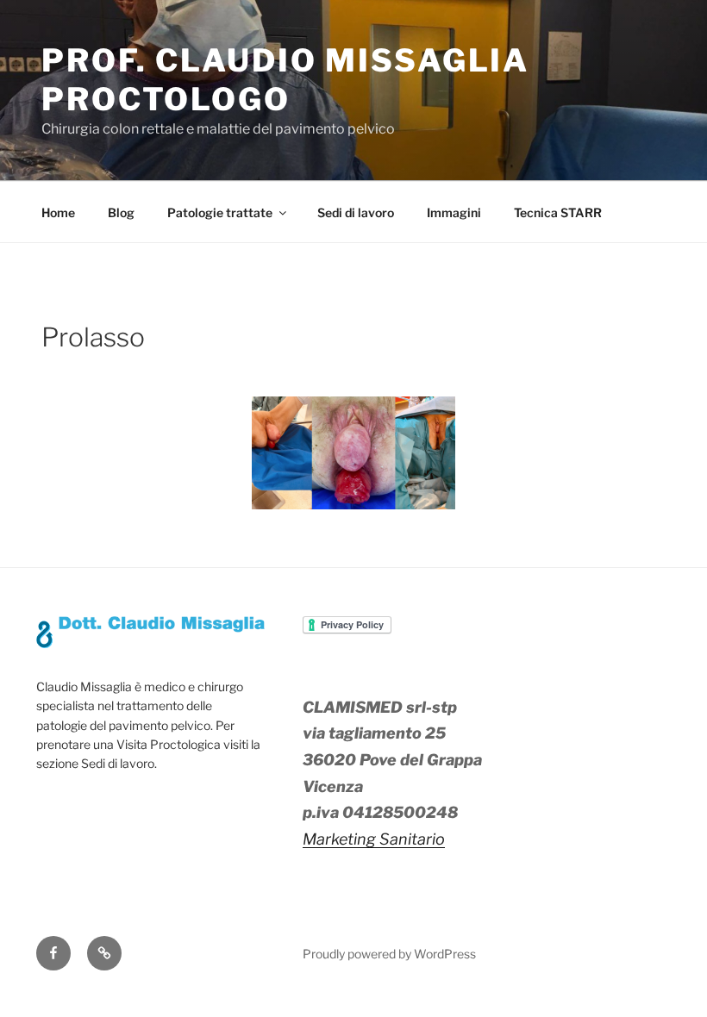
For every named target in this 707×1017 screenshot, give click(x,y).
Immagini (454, 212)
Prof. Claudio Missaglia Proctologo (285, 79)
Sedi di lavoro (355, 212)
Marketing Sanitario (374, 839)
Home (58, 212)
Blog (121, 212)
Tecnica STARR (558, 212)
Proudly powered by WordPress (389, 953)
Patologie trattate (219, 212)
